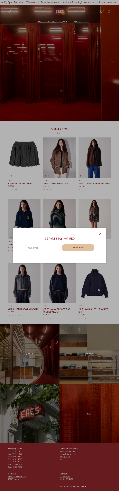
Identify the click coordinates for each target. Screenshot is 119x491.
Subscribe (78, 248)
